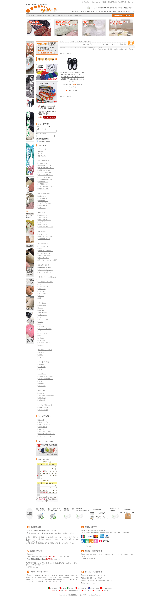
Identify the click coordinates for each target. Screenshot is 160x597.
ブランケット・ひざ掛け (46, 395)
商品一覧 (47, 15)
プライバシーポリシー (45, 436)
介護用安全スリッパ (44, 184)
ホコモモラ (41, 324)
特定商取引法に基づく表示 (46, 434)
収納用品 (41, 383)
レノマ (40, 317)
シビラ (40, 322)
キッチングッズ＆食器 (45, 376)
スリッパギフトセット (45, 175)
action (71, 588)
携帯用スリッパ (43, 182)
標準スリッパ (42, 196)
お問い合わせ (68, 15)
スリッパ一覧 (42, 149)
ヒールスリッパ (43, 198)
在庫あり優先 (102, 49)
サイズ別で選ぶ (43, 243)
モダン (40, 284)
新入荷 (40, 153)
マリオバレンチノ (44, 319)
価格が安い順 (118, 49)
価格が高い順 (129, 49)
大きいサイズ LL (43, 189)
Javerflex (41, 310)
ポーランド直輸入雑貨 (45, 405)
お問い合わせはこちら (90, 559)
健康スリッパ (42, 224)
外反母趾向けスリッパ (45, 227)
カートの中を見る (44, 424)
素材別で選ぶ (42, 231)
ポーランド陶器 (43, 407)
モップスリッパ (43, 222)
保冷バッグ (41, 398)
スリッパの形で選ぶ (44, 193)
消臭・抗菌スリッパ (44, 220)
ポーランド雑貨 (43, 410)
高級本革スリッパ (44, 239)
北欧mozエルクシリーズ (46, 179)
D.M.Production (81, 588)
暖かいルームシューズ (45, 165)
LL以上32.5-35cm (43, 258)
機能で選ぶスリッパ (89, 47)
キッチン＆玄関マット (45, 379)
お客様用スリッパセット (46, 170)
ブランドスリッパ (44, 177)
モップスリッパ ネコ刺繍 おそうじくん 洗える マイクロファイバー (72, 77)
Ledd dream (53, 588)
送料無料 (40, 151)
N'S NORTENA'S (107, 588)
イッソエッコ (42, 333)
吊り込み (41, 352)
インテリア (41, 386)
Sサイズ (40, 248)
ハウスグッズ (42, 374)
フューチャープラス (73, 590)
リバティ (41, 326)
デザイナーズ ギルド (44, 329)
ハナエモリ (87, 590)
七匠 (39, 331)
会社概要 (40, 15)
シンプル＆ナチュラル (45, 282)
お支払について (88, 546)
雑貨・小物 (41, 391)
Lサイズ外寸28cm (44, 253)
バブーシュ (41, 208)
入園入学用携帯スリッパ (46, 186)
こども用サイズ (43, 246)
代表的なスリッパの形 (45, 350)
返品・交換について (44, 431)
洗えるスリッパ (43, 215)
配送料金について (34, 567)
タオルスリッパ (43, 234)
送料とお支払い (57, 15)
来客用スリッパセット (45, 267)
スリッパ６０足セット (45, 272)
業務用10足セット (43, 156)
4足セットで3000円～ (45, 172)
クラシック (41, 289)
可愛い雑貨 (41, 400)
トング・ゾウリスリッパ (46, 203)
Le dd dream (42, 305)
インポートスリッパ (44, 163)
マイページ (97, 44)
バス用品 (41, 364)
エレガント (41, 291)
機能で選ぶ (41, 212)
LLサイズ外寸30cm (44, 255)
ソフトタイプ (42, 357)
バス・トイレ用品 (43, 362)
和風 (39, 298)
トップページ (31, 15)
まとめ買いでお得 (43, 265)
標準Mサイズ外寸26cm (45, 251)
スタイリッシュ (43, 286)
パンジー (97, 590)
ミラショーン (42, 315)
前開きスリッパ (43, 205)
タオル (40, 369)
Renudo (40, 308)
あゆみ (40, 345)
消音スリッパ (42, 217)
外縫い (40, 355)
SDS (39, 336)
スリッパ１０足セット (45, 270)
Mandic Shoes (42, 312)
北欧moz (41, 338)
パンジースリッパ (44, 342)
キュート (41, 296)
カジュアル (41, 293)
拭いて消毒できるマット (46, 168)
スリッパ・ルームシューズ (76, 47)
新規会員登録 (78, 15)
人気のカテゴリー (43, 160)
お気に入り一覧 (87, 44)
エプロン (41, 393)
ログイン (41, 429)
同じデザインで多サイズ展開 (47, 260)
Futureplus (41, 340)
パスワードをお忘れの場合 (119, 44)
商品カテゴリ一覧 (64, 47)
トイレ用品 (41, 367)
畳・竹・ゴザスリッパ (45, 236)
